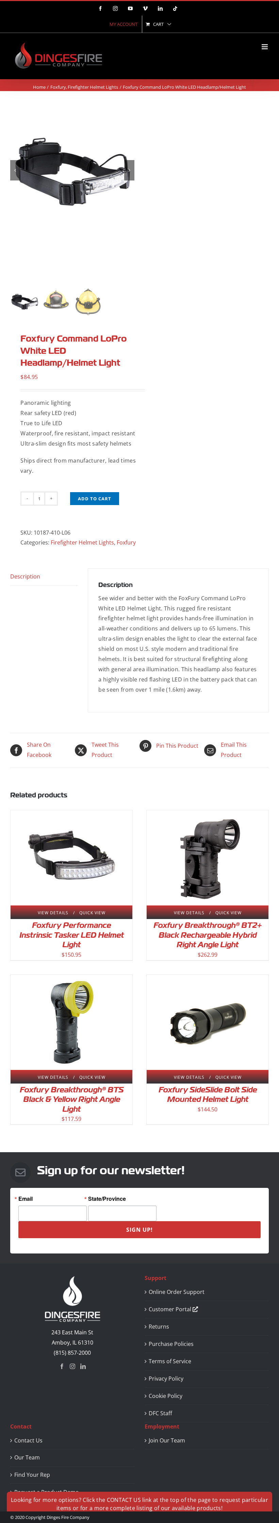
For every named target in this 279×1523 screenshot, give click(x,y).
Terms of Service (170, 1361)
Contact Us (28, 1440)
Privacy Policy (166, 1378)
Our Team (27, 1457)
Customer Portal (171, 1309)
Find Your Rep (32, 1474)
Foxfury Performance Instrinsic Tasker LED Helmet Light (71, 935)
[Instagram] (72, 1366)
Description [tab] (25, 576)
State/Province (107, 1198)
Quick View (92, 913)
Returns (159, 1326)
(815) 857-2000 (72, 1352)
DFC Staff (160, 1413)
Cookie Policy (165, 1396)
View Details (53, 913)
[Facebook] (62, 1366)
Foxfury (126, 542)
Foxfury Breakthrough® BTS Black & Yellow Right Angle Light (72, 1099)
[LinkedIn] (83, 1366)
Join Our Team (167, 1440)
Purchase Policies (171, 1344)
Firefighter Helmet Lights (82, 542)
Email (25, 1198)
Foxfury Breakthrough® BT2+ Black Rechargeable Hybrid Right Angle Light (207, 935)
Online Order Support (176, 1292)
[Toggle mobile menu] (265, 46)
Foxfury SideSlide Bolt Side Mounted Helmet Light (208, 1095)
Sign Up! (139, 1229)
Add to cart (94, 499)
